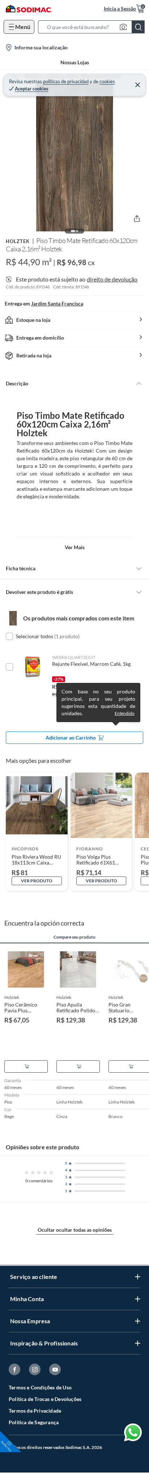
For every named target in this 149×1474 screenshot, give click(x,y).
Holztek (18, 241)
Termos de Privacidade (35, 1411)
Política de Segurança (34, 1422)
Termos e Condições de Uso (40, 1387)
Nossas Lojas (74, 62)
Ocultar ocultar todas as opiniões (75, 1230)
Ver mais (75, 547)
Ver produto (36, 880)
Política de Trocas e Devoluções (45, 1399)
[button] (93, 26)
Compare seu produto (74, 937)
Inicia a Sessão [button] (120, 8)
